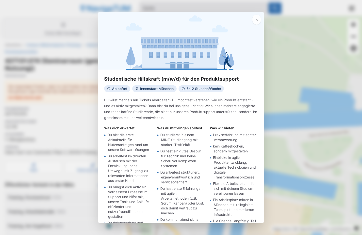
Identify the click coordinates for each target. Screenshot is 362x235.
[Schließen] (256, 20)
